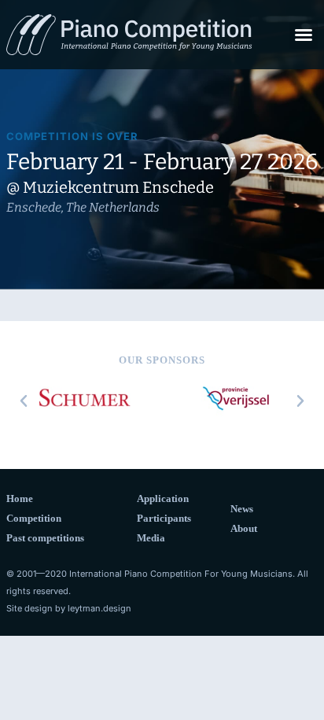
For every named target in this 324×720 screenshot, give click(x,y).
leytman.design (99, 608)
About (243, 528)
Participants (164, 518)
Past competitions (45, 538)
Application (163, 498)
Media (151, 538)
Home (19, 498)
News (241, 509)
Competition (33, 518)
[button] (303, 34)
